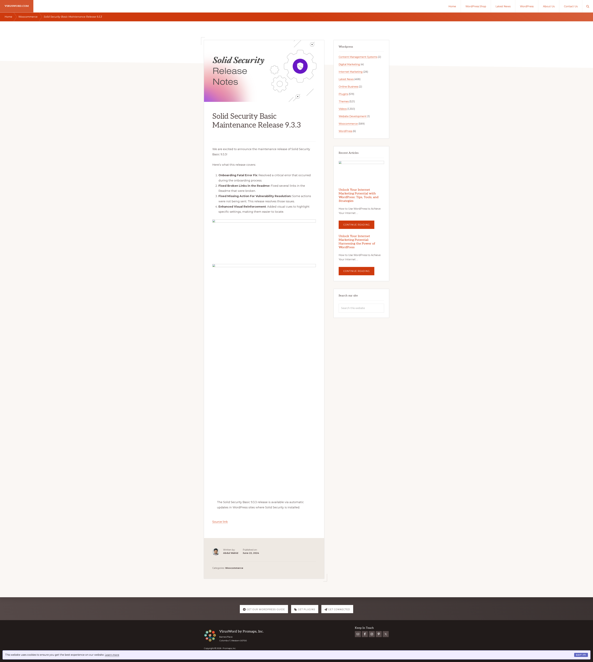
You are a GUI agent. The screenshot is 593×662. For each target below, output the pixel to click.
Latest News (346, 79)
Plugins (343, 94)
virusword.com (17, 6)
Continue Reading (358, 226)
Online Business (348, 86)
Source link (220, 522)
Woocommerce (234, 568)
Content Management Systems (358, 56)
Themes (344, 101)
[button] (587, 6)
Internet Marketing (351, 71)
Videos (343, 108)
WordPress (345, 131)
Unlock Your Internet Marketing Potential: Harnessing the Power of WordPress (357, 241)
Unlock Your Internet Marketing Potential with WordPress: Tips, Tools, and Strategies (359, 195)
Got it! (581, 654)
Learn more (112, 654)
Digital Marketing (349, 64)
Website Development (353, 116)
